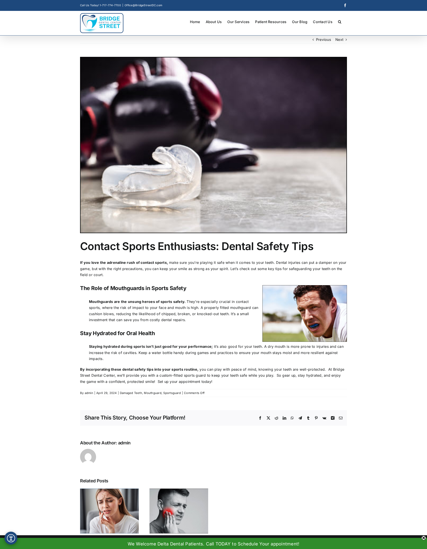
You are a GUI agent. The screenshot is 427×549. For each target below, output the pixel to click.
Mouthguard (152, 393)
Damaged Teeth (131, 393)
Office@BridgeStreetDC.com (143, 5)
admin (89, 393)
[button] (339, 21)
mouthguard (240, 307)
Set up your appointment (179, 381)
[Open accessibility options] (10, 538)
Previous (323, 39)
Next (339, 39)
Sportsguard (172, 393)
